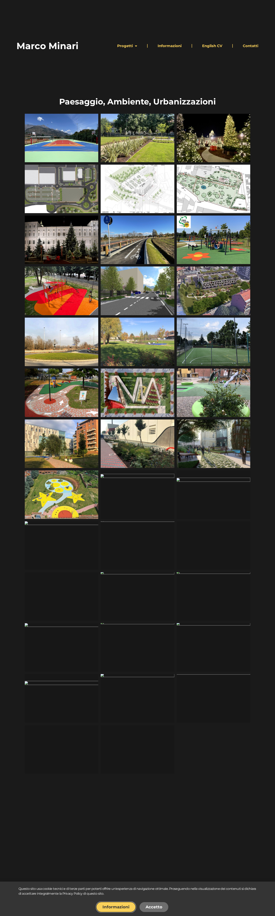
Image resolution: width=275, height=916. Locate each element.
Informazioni (170, 46)
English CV (212, 46)
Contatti (250, 46)
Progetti (125, 46)
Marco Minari (48, 45)
